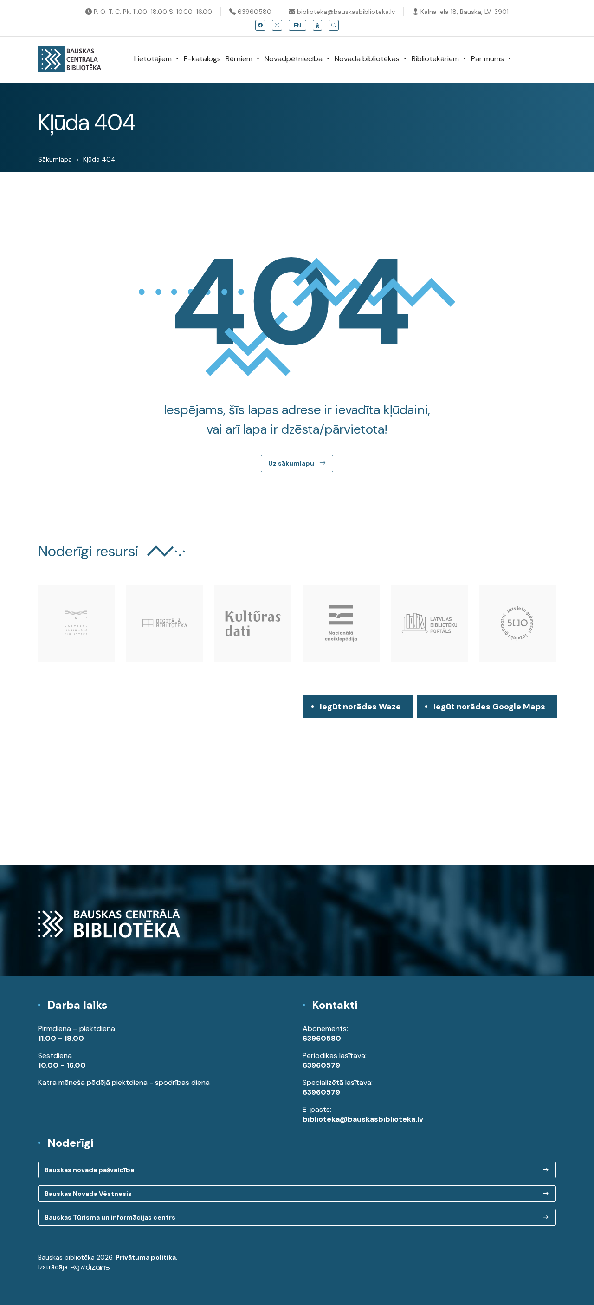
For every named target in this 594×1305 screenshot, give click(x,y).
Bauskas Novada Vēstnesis (88, 1193)
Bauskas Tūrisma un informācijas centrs (110, 1217)
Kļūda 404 (99, 159)
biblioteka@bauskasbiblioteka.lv (345, 11)
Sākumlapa (55, 159)
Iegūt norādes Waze (360, 706)
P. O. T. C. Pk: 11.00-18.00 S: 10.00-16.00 (152, 11)
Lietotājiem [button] (154, 59)
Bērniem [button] (240, 59)
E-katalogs (202, 59)
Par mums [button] (488, 59)
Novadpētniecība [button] (294, 59)
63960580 (253, 11)
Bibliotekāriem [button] (436, 59)
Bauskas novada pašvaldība (89, 1170)
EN (297, 25)
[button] (317, 25)
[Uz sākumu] (69, 60)
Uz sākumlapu (292, 463)
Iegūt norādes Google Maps (489, 709)
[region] (297, 780)
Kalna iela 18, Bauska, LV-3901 (464, 11)
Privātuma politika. (147, 1257)
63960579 (321, 1065)
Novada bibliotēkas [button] (368, 59)
